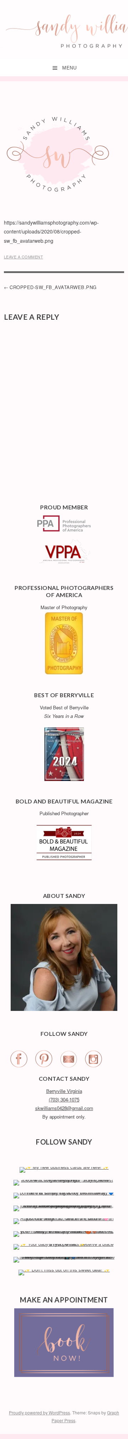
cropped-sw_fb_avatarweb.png (53, 287)
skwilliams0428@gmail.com (64, 1108)
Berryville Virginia (64, 1091)
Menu (69, 68)
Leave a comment (23, 256)
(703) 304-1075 (64, 1099)
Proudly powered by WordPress (39, 1412)
